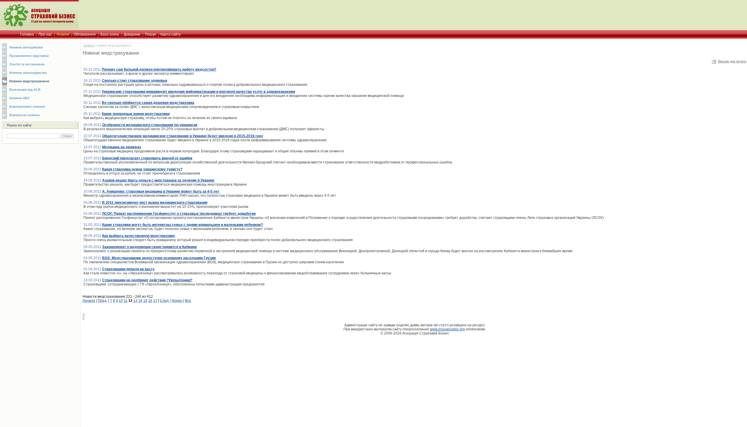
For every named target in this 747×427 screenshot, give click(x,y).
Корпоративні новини (27, 106)
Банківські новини (24, 115)
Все (188, 301)
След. (165, 301)
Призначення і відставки (29, 55)
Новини (88, 45)
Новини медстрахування (29, 81)
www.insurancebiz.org (447, 329)
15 (145, 301)
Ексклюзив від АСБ (25, 89)
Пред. (102, 301)
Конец (177, 301)
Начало (89, 301)
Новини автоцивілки (26, 47)
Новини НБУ (19, 98)
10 (121, 301)
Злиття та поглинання (26, 64)
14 (140, 301)
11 (126, 301)
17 (155, 301)
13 (135, 301)
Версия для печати (732, 61)
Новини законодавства (28, 72)
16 (150, 301)
